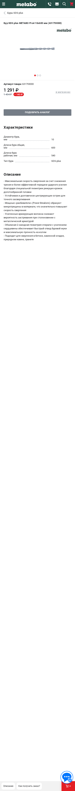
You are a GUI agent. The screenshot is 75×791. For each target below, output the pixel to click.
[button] (35, 75)
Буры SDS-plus (15, 12)
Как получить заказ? (29, 786)
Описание (8, 786)
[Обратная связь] (66, 777)
